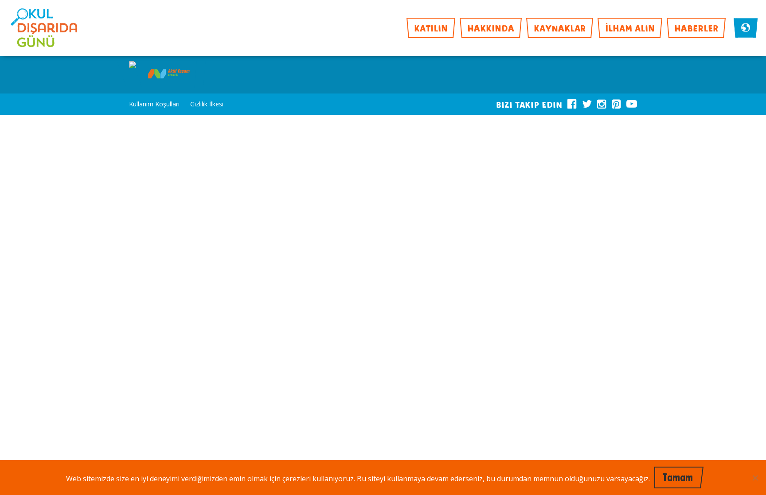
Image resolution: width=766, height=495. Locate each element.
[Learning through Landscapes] (132, 65)
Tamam (677, 477)
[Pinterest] (616, 102)
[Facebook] (572, 102)
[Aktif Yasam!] (169, 74)
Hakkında (490, 27)
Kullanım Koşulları (154, 104)
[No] (754, 477)
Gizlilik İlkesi (206, 104)
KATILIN (431, 27)
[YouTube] (631, 102)
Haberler (696, 27)
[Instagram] (601, 102)
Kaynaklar (560, 27)
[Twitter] (587, 102)
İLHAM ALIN (630, 27)
